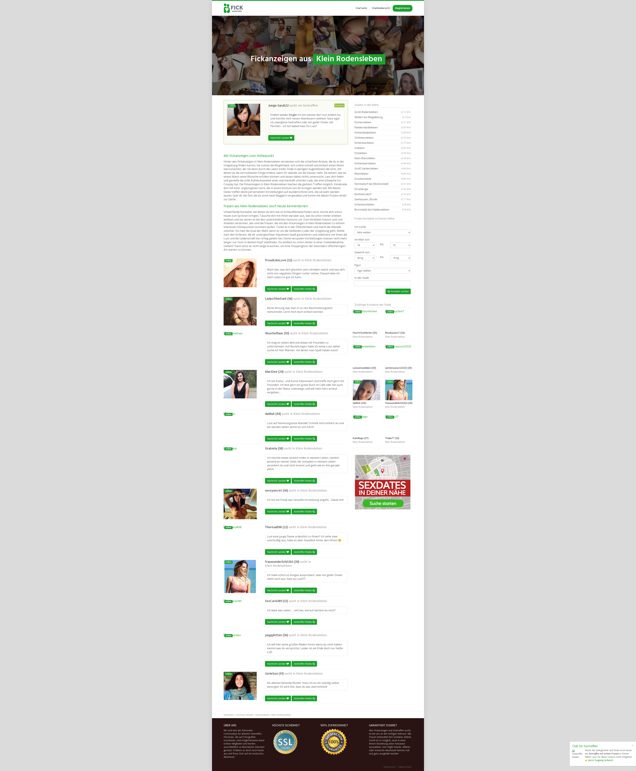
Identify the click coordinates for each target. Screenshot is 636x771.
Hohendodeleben (382, 132)
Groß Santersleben (382, 168)
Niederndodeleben (382, 127)
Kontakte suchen (399, 291)
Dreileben (382, 153)
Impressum (390, 766)
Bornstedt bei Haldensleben (382, 209)
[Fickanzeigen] (233, 8)
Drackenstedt (382, 179)
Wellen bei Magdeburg (382, 117)
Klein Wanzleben (382, 158)
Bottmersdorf (382, 194)
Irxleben (382, 148)
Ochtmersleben (382, 137)
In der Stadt (361, 278)
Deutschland (262, 714)
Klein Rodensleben (318, 260)
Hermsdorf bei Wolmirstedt (382, 184)
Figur (357, 265)
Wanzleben (382, 173)
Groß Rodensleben (382, 112)
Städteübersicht (381, 8)
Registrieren (402, 8)
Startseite (361, 8)
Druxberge (382, 189)
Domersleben (382, 122)
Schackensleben (382, 204)
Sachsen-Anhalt (244, 714)
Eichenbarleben (382, 143)
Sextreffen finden (303, 288)
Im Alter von (362, 239)
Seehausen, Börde (382, 199)
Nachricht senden (280, 137)
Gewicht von (362, 252)
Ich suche (360, 227)
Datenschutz (405, 766)
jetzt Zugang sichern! (600, 760)
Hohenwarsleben (382, 163)
